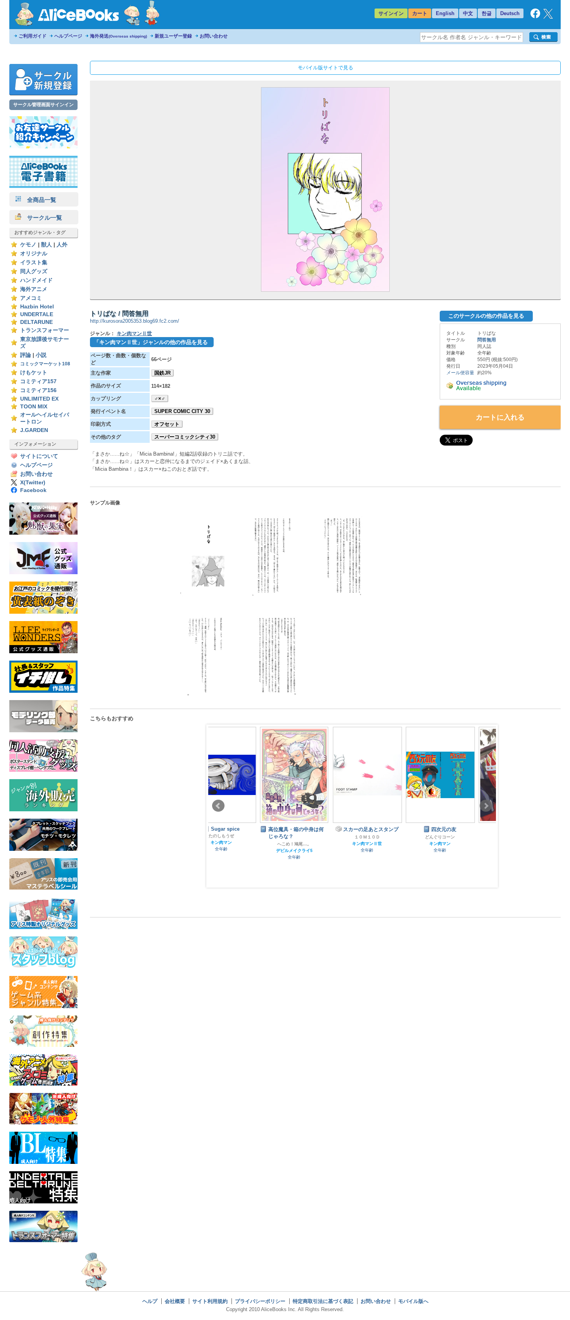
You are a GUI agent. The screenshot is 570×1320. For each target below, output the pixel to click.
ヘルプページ (68, 36)
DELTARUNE (36, 322)
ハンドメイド (36, 280)
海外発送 (118, 36)
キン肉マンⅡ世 (134, 333)
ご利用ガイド (33, 36)
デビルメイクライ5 (243, 850)
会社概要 (175, 1301)
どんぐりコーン (389, 837)
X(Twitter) (32, 482)
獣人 (46, 245)
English (445, 13)
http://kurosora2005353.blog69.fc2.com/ (134, 321)
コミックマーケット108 (45, 364)
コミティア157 (38, 381)
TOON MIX (33, 407)
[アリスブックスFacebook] (535, 16)
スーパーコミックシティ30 (184, 437)
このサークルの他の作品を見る (486, 316)
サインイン (391, 13)
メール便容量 (460, 372)
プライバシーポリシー (260, 1301)
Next (486, 806)
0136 (461, 835)
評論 (25, 355)
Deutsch (510, 13)
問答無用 (486, 339)
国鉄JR (162, 373)
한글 (487, 13)
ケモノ (28, 245)
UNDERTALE (36, 314)
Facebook (33, 490)
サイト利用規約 (210, 1301)
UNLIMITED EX (39, 399)
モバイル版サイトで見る (325, 68)
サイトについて (39, 456)
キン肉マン (388, 843)
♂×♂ (159, 398)
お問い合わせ (214, 36)
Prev (218, 806)
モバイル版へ (413, 1301)
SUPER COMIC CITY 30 (182, 411)
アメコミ (31, 298)
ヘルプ (149, 1301)
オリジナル (33, 253)
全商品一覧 (38, 199)
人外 (62, 245)
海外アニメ (33, 289)
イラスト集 (33, 262)
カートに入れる (500, 417)
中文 (468, 13)
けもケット (33, 372)
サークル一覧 (41, 217)
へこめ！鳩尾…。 (243, 844)
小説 (41, 355)
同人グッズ (33, 271)
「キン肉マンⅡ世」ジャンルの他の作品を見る (151, 342)
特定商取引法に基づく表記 (323, 1301)
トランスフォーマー (44, 330)
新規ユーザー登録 (173, 36)
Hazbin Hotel (37, 307)
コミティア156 (38, 390)
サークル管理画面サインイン (43, 104)
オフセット (167, 424)
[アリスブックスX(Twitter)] (548, 17)
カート (419, 13)
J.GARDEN (34, 430)
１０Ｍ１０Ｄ (315, 837)
